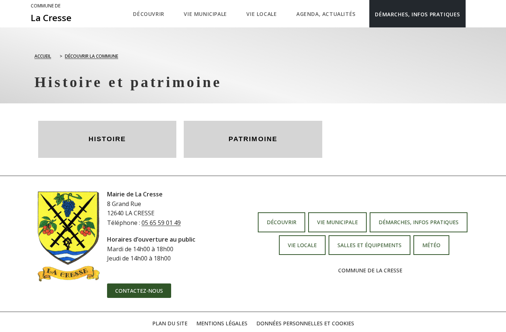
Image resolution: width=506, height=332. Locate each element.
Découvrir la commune (91, 56)
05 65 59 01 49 (161, 223)
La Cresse (51, 13)
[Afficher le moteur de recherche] (473, 13)
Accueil (42, 56)
